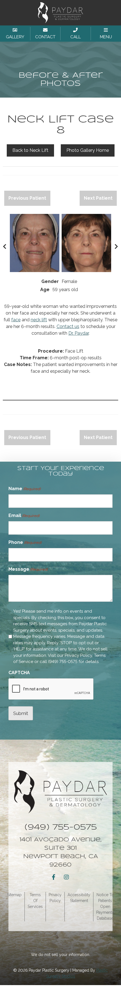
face (16, 319)
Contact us (68, 326)
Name (24, 488)
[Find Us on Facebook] (53, 877)
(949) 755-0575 (62, 661)
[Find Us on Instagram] (66, 877)
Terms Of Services (35, 901)
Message (28, 569)
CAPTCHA (19, 672)
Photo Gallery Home (87, 150)
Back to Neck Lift (30, 150)
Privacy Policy (78, 655)
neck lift (39, 319)
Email (23, 515)
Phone (24, 542)
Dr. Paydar (78, 333)
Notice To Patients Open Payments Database (105, 906)
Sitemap (14, 895)
